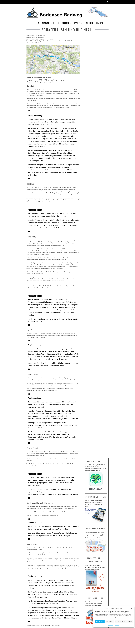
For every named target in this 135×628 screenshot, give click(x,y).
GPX (40, 79)
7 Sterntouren (44, 23)
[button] (132, 608)
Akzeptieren (100, 621)
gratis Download (95, 537)
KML (46, 79)
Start (33, 23)
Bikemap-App (35, 81)
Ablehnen (109, 621)
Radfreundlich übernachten (92, 23)
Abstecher (66, 23)
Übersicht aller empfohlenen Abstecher (49, 625)
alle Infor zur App (95, 470)
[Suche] (107, 2)
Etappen (56, 23)
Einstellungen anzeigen (123, 621)
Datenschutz (110, 625)
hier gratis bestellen (96, 605)
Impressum (117, 625)
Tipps (76, 23)
